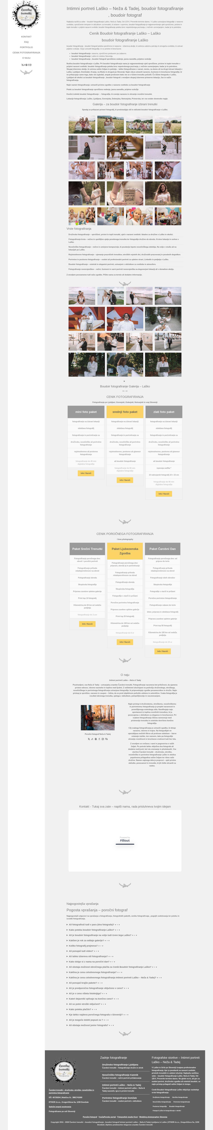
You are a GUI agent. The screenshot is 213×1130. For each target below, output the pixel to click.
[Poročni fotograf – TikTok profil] (24, 65)
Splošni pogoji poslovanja (60, 1119)
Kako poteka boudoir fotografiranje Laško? (91, 942)
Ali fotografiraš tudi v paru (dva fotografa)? (91, 937)
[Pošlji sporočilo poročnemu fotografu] (106, 739)
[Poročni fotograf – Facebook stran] (28, 65)
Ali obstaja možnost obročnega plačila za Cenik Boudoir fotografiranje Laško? (110, 979)
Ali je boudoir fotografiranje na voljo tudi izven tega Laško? (100, 948)
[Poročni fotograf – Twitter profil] (22, 65)
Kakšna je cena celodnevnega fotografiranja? (93, 985)
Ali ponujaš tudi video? (81, 963)
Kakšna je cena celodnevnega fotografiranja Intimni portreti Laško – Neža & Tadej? (112, 990)
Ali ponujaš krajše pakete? (83, 995)
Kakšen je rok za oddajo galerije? (86, 953)
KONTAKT (26, 36)
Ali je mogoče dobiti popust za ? (86, 1032)
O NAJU (26, 58)
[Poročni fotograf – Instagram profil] (30, 65)
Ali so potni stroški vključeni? (84, 1016)
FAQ (26, 42)
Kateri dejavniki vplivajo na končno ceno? (91, 1011)
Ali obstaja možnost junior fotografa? (88, 1038)
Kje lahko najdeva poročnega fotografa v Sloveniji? (96, 1027)
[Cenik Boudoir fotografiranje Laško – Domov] (26, 15)
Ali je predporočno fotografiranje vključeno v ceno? (96, 1001)
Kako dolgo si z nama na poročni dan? (89, 974)
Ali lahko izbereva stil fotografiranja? (88, 969)
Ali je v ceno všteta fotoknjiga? (85, 1006)
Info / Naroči (86, 473)
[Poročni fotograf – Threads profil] (26, 65)
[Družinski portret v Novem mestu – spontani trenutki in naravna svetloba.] (110, 125)
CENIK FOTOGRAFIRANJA (26, 52)
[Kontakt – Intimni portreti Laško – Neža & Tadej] (97, 717)
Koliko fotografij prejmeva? (83, 958)
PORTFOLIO (26, 47)
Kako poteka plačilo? (80, 1022)
